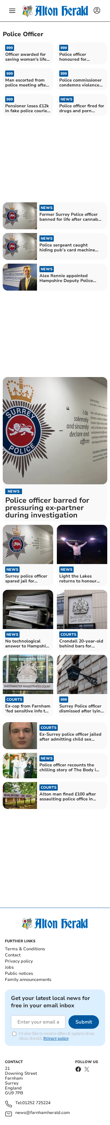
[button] (12, 10)
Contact (12, 955)
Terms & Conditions (25, 949)
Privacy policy (19, 961)
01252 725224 (36, 1103)
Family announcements (28, 979)
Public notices (19, 973)
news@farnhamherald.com (42, 1112)
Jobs (9, 967)
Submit (83, 1022)
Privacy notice (55, 1038)
